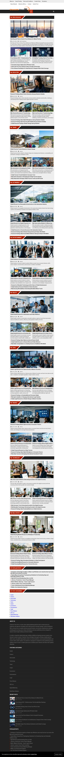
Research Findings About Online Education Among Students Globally (27, 94)
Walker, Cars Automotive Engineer (19, 587)
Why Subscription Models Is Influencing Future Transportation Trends (42, 223)
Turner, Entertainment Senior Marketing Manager (23, 585)
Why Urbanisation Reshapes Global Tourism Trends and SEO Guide (27, 178)
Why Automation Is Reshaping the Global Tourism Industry (21, 168)
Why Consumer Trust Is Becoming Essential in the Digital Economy (27, 505)
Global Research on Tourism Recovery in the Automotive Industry (26, 230)
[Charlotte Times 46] (19, 9)
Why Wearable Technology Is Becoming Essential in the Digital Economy (28, 507)
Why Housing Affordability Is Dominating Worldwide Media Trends (27, 288)
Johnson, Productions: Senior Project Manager (22, 580)
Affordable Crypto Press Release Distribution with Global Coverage (31, 724)
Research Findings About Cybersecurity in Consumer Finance (26, 424)
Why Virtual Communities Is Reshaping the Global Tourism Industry (42, 168)
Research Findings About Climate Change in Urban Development (21, 553)
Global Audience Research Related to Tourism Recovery (42, 278)
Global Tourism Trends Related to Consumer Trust (23, 175)
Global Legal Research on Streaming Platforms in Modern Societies (21, 388)
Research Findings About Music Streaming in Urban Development (42, 553)
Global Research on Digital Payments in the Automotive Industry (21, 223)
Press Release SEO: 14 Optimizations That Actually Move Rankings (21, 58)
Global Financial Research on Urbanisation (21, 443)
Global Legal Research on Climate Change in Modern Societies (26, 398)
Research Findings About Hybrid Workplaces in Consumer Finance (27, 452)
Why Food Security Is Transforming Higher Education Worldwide (42, 113)
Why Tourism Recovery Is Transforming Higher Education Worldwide (21, 113)
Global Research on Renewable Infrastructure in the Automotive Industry (29, 204)
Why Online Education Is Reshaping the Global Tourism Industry (26, 176)
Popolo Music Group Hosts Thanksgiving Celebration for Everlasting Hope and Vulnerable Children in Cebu (29, 575)
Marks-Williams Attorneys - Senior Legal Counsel (23, 581)
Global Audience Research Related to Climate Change (21, 278)
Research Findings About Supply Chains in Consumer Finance (42, 443)
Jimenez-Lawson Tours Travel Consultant (21, 583)
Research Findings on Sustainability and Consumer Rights (25, 395)
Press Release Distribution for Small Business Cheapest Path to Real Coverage (30, 68)
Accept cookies (58, 754)
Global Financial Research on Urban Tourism (21, 450)
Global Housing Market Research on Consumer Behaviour (25, 562)
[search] (53, 11)
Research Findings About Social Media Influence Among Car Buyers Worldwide (30, 233)
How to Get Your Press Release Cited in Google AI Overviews (25, 66)
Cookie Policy (34, 754)
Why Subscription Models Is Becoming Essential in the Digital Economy (28, 479)
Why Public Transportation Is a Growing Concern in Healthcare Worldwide (28, 343)
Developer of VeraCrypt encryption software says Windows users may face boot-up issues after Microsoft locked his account (32, 572)
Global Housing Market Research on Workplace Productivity (25, 534)
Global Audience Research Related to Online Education (24, 286)
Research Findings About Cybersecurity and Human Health (25, 340)
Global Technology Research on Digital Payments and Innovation (42, 498)
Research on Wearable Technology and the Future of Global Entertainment (29, 285)
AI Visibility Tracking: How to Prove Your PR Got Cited (42, 58)
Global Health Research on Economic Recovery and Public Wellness (21, 333)
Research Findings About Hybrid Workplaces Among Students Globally (27, 119)
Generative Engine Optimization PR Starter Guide (22, 64)
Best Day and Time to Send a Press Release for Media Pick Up (26, 39)
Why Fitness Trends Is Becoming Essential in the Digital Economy (21, 498)
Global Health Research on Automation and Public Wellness (25, 314)
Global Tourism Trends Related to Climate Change (23, 149)
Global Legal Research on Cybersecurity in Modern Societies (26, 369)
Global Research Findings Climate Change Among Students (25, 123)
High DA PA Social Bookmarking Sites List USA (22, 578)
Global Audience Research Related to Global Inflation (24, 259)
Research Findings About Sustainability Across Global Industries (26, 509)
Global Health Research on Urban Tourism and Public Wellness (42, 333)
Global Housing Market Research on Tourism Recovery (24, 564)
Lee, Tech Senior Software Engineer (18, 750)
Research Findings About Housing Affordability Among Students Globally (28, 121)
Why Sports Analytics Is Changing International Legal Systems (26, 397)
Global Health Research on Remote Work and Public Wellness (25, 342)
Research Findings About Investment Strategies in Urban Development (28, 560)
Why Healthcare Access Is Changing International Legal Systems (42, 388)
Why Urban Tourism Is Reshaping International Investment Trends (27, 453)
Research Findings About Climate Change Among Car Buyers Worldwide (28, 231)
